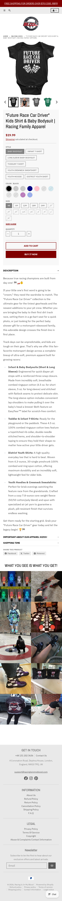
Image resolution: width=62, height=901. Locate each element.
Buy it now (31, 254)
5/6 (23, 212)
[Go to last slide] (5, 102)
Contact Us (41, 755)
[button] (13, 102)
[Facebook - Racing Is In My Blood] (26, 778)
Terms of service (45, 887)
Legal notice (49, 889)
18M (34, 205)
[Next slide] (56, 102)
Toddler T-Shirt (16, 164)
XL (9, 218)
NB (9, 205)
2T (51, 205)
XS (31, 212)
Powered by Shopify (44, 884)
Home (5, 36)
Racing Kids (17, 36)
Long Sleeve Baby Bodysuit (21, 157)
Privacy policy (30, 887)
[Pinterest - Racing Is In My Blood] (36, 778)
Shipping (10, 139)
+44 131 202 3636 (24, 755)
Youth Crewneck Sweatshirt (22, 170)
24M (43, 205)
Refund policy (15, 887)
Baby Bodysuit (15, 151)
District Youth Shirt (37, 176)
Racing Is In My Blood (24, 884)
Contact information (32, 889)
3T (9, 212)
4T (16, 212)
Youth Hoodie (15, 176)
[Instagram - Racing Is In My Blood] (31, 778)
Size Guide (11, 224)
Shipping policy (14, 889)
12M (25, 205)
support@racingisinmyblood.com (31, 772)
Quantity (10, 229)
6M (16, 205)
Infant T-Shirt (35, 151)
